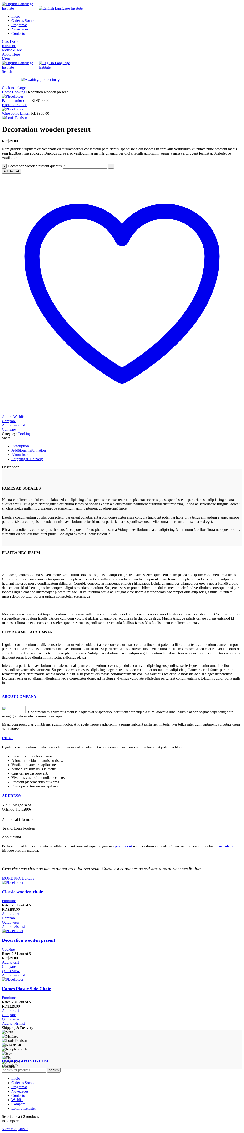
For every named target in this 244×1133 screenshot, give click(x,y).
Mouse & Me (12, 50)
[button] (10, 914)
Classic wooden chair (22, 891)
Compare (18, 1104)
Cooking (19, 92)
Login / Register (23, 1108)
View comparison (15, 1129)
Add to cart (11, 171)
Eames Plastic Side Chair (26, 988)
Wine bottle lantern (16, 113)
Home (7, 92)
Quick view (11, 922)
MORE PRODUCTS (18, 878)
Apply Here (11, 54)
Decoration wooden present (28, 940)
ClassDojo (10, 42)
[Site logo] (20, 8)
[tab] (126, 446)
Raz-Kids (9, 46)
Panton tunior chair (16, 101)
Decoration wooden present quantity (35, 166)
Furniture (9, 901)
